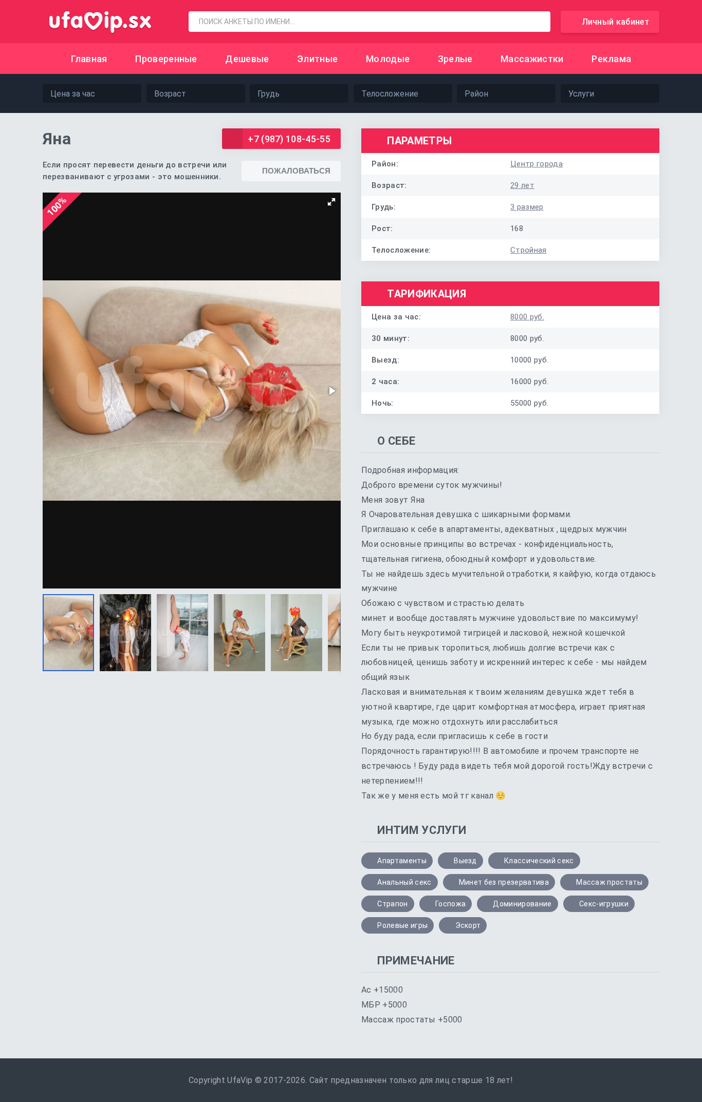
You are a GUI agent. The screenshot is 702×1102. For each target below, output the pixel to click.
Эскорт (468, 925)
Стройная (528, 250)
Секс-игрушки (604, 904)
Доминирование (522, 904)
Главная (89, 58)
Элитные (317, 58)
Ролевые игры (402, 925)
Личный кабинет (615, 22)
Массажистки (532, 58)
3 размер (527, 207)
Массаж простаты (609, 882)
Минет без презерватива (504, 882)
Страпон (392, 904)
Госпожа (450, 904)
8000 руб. (527, 316)
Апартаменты (402, 861)
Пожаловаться (296, 170)
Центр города (536, 163)
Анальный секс (404, 882)
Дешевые (247, 58)
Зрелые (455, 58)
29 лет (522, 185)
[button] (331, 202)
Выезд (465, 861)
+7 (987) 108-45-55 (289, 139)
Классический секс (539, 861)
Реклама (611, 58)
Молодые (388, 58)
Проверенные (166, 58)
